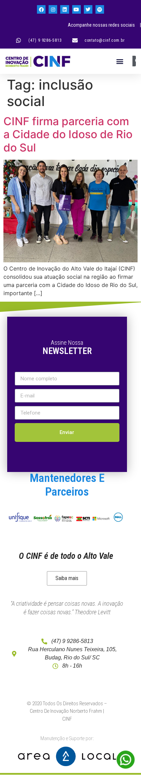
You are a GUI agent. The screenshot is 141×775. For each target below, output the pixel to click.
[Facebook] (41, 9)
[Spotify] (99, 9)
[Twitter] (88, 9)
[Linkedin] (64, 9)
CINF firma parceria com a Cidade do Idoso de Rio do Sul (67, 134)
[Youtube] (76, 9)
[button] (119, 61)
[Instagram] (53, 9)
